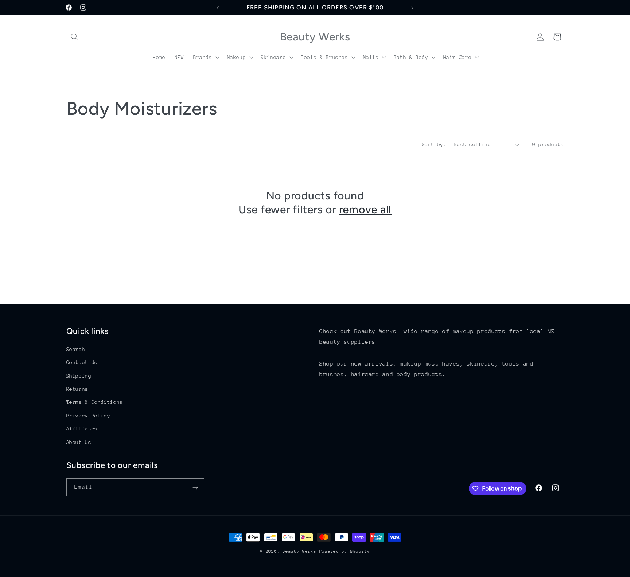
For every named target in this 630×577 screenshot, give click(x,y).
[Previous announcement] (218, 7)
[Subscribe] (195, 487)
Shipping (79, 376)
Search (75, 349)
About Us (79, 442)
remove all (365, 209)
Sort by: (434, 144)
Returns (77, 389)
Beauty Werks (299, 551)
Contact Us (82, 362)
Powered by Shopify (344, 551)
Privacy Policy (88, 415)
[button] (74, 36)
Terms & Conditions (94, 402)
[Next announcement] (412, 7)
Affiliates (82, 429)
